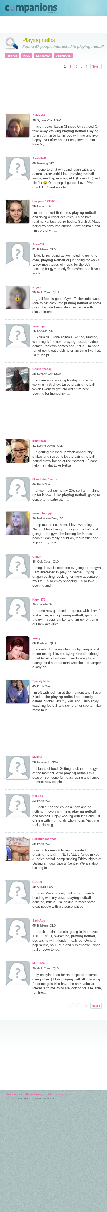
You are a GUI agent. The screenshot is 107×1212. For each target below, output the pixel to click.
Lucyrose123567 (43, 201)
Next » (96, 66)
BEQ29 (37, 881)
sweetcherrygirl (43, 513)
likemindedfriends (44, 479)
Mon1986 (38, 963)
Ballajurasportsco (44, 838)
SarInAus (38, 920)
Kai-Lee (37, 796)
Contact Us (63, 1094)
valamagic (39, 326)
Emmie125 (39, 440)
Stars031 (38, 244)
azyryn (37, 287)
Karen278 (38, 599)
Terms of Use (14, 1094)
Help (49, 1094)
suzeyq (37, 638)
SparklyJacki (41, 681)
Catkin (36, 556)
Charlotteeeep (42, 369)
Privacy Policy (34, 1094)
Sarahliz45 (39, 158)
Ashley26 (38, 115)
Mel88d (37, 757)
